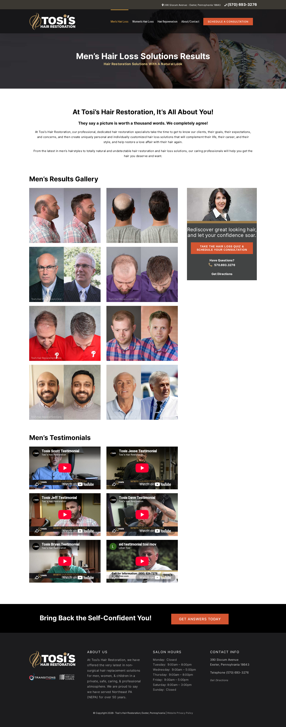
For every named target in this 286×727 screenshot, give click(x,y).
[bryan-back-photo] (142, 189)
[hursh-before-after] (65, 366)
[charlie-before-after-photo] (65, 307)
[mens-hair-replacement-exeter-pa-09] (65, 189)
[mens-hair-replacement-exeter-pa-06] (142, 248)
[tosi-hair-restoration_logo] (52, 651)
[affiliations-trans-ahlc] (52, 674)
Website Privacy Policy (180, 712)
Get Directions (219, 680)
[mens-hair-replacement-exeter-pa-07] (65, 248)
